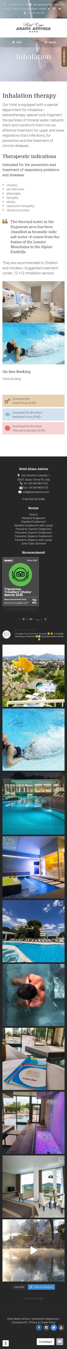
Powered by (33, 1298)
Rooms (34, 514)
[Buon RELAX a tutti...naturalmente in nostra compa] (33, 1250)
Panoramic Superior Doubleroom (33, 532)
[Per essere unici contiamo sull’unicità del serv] (33, 1059)
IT (29, 13)
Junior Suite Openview (33, 543)
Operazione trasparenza (45, 1318)
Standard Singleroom (33, 518)
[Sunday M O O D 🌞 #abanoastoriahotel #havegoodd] (33, 995)
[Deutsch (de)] (38, 619)
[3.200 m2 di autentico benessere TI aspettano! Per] (33, 1123)
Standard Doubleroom (33, 521)
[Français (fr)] (45, 619)
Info (19, 42)
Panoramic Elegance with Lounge (33, 540)
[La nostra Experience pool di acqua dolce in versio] (33, 867)
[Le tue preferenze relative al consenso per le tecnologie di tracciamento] (6, 1343)
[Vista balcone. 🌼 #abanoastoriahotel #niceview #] (33, 676)
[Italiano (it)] (23, 619)
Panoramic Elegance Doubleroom (33, 536)
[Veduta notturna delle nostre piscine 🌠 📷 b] (33, 803)
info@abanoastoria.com (48, 4)
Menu (52, 42)
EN (33, 13)
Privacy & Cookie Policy (42, 1322)
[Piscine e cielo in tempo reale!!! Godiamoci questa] (33, 931)
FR (42, 13)
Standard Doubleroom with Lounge (33, 525)
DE (38, 13)
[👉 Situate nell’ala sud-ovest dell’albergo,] (33, 1186)
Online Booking (11, 379)
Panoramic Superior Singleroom (33, 529)
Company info (19, 1322)
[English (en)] (30, 619)
